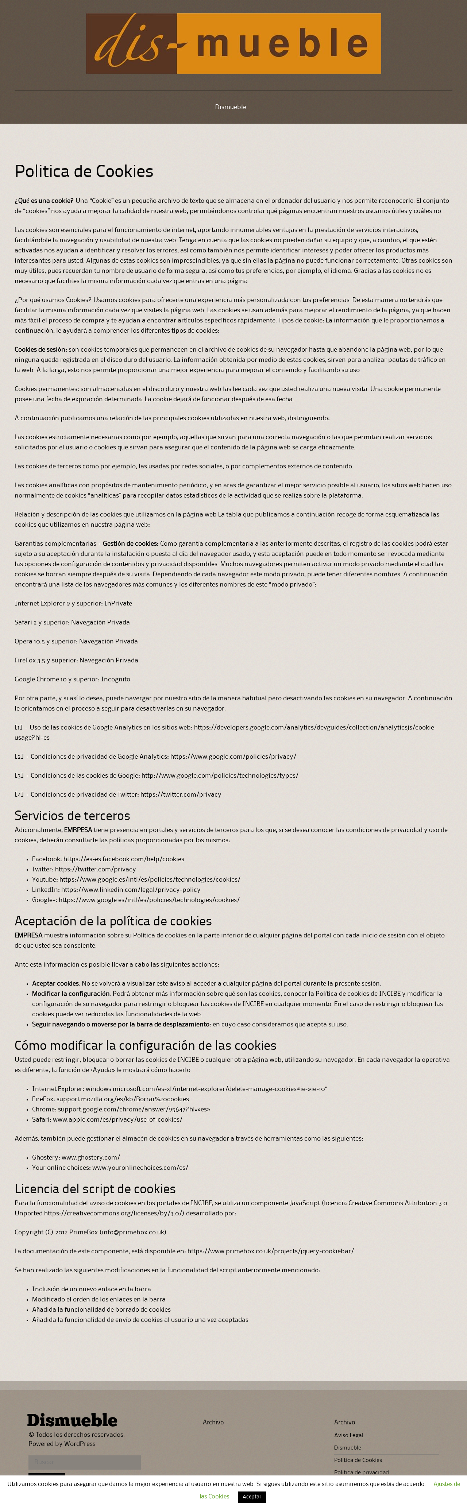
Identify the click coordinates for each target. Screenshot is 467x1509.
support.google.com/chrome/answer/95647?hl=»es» (134, 1110)
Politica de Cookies (358, 1460)
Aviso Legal (348, 1435)
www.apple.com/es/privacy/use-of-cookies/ (117, 1120)
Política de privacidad (361, 1472)
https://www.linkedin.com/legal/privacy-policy (131, 890)
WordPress (80, 1444)
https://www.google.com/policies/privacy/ (233, 757)
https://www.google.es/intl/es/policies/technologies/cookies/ (150, 880)
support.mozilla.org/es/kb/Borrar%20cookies (123, 1099)
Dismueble (230, 107)
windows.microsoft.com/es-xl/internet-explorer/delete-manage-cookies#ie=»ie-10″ (206, 1089)
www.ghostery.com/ (91, 1158)
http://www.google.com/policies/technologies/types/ (221, 776)
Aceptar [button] (252, 1497)
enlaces (121, 1300)
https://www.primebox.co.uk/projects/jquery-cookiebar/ (271, 1251)
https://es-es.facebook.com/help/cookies (123, 859)
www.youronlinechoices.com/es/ (140, 1168)
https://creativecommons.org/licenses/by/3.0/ (113, 1213)
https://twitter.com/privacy (181, 795)
